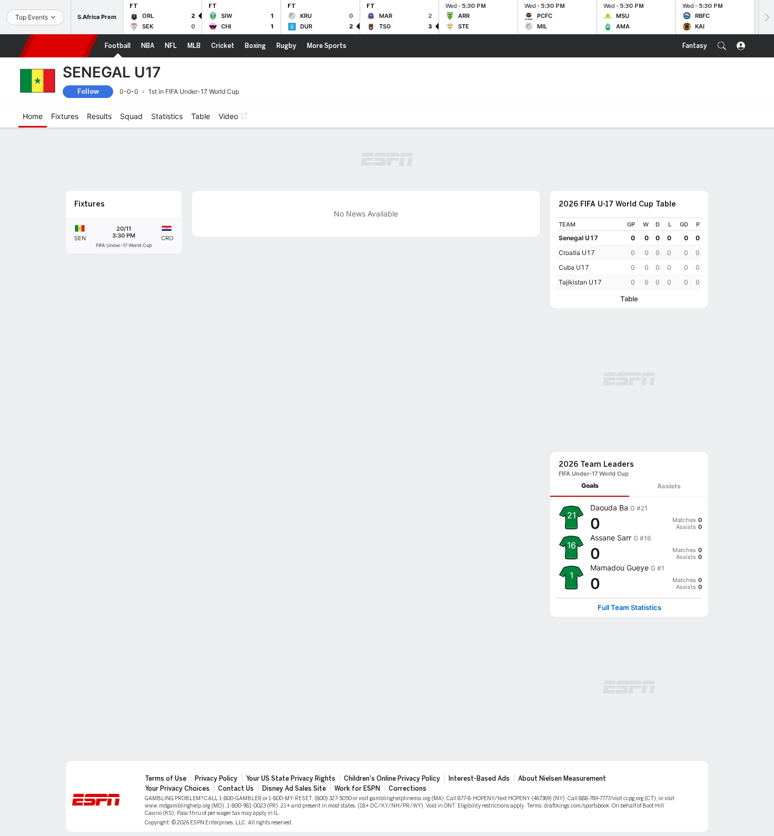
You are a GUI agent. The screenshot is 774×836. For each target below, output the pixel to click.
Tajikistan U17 (580, 282)
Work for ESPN (357, 788)
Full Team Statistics (629, 608)
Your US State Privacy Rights (290, 778)
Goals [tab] (590, 485)
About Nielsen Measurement (562, 778)
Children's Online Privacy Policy (392, 778)
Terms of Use (165, 778)
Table (629, 299)
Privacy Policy (216, 778)
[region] (629, 254)
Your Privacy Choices (177, 788)
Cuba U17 (574, 267)
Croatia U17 (577, 253)
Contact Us (236, 788)
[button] (722, 46)
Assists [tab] (669, 486)
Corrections (407, 788)
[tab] (589, 486)
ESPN (59, 45)
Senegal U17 (578, 238)
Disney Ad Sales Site (294, 788)
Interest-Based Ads (479, 778)
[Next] (766, 17)
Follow (88, 91)
